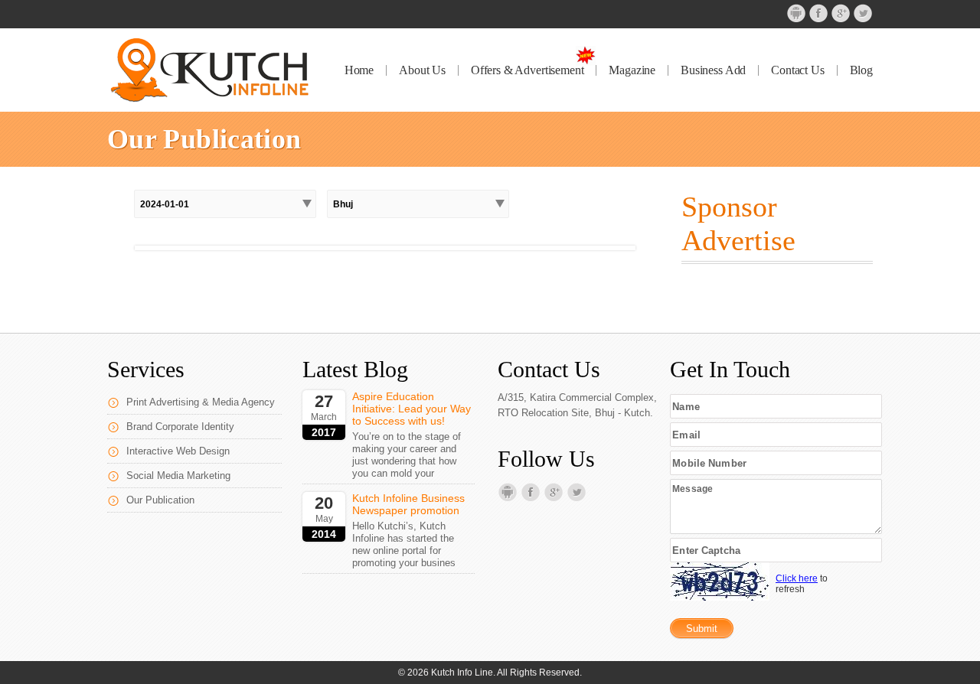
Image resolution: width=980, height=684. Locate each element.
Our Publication (160, 500)
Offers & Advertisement (527, 70)
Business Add (713, 70)
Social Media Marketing (178, 475)
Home (359, 70)
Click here (797, 578)
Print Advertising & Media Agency (200, 402)
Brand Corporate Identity (180, 426)
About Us (422, 70)
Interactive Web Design (178, 451)
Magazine (632, 70)
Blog (861, 70)
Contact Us (797, 70)
